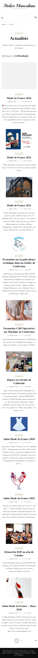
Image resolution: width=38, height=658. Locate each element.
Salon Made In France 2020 (19, 439)
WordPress (20, 655)
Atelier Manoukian (19, 6)
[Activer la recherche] (35, 17)
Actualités (19, 94)
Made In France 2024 (19, 98)
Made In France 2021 (19, 205)
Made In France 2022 (19, 157)
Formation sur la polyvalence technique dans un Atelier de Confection (19, 263)
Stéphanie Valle (12, 101)
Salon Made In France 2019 (19, 498)
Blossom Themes (25, 653)
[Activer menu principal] (3, 17)
